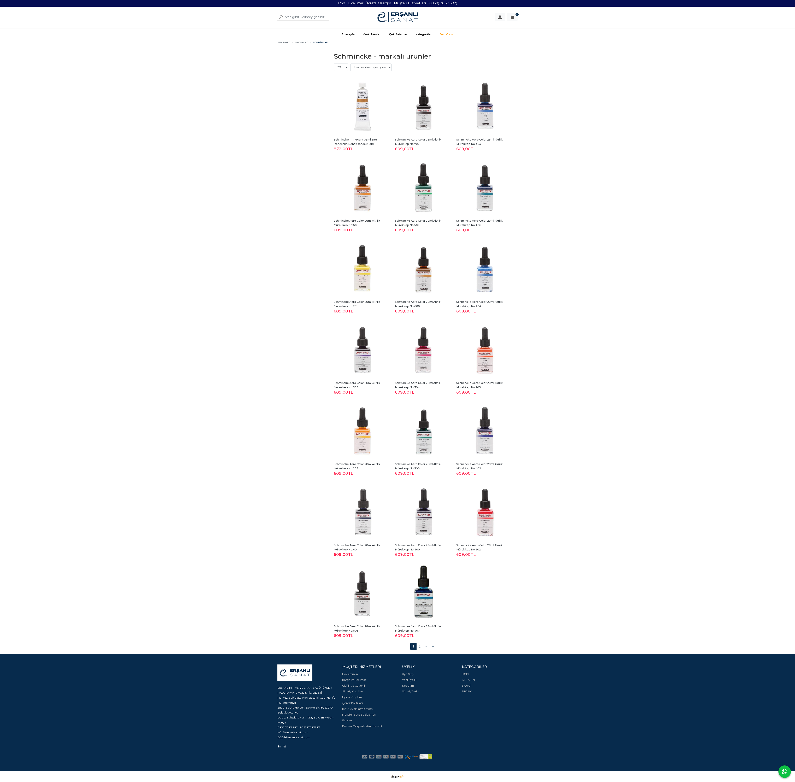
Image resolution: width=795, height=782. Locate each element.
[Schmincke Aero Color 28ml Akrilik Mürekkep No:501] (423, 186)
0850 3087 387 (287, 727)
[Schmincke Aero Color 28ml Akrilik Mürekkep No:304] (423, 349)
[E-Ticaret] (397, 776)
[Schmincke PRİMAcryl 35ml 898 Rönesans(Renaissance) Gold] (362, 105)
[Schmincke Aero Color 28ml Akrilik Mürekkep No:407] (423, 592)
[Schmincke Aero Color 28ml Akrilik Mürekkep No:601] (362, 186)
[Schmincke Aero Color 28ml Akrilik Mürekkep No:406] (484, 186)
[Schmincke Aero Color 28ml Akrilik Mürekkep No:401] (362, 511)
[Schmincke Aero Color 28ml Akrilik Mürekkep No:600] (423, 268)
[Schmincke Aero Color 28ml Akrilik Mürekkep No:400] (423, 511)
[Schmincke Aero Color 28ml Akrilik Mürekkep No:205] (484, 349)
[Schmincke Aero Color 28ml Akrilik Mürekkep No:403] (484, 105)
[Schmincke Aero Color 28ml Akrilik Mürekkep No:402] (484, 430)
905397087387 (310, 727)
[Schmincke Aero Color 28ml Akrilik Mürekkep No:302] (484, 511)
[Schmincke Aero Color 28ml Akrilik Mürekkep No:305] (362, 349)
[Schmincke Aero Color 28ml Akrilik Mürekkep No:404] (484, 268)
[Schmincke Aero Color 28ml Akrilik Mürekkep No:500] (423, 430)
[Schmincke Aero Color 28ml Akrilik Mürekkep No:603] (362, 592)
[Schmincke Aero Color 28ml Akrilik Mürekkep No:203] (362, 430)
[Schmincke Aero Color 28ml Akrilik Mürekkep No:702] (423, 105)
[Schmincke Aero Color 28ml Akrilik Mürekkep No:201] (362, 268)
